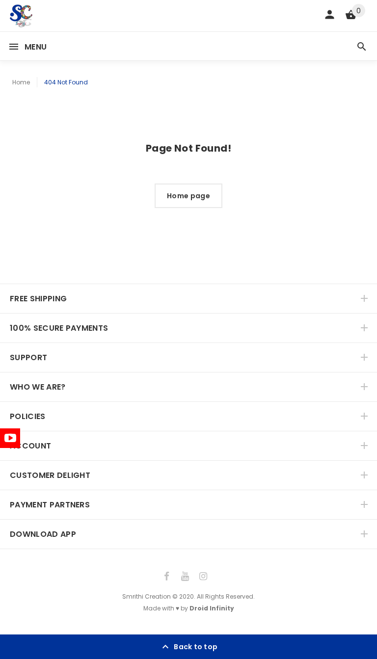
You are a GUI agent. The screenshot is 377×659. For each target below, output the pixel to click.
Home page (188, 196)
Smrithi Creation (146, 596)
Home (21, 82)
